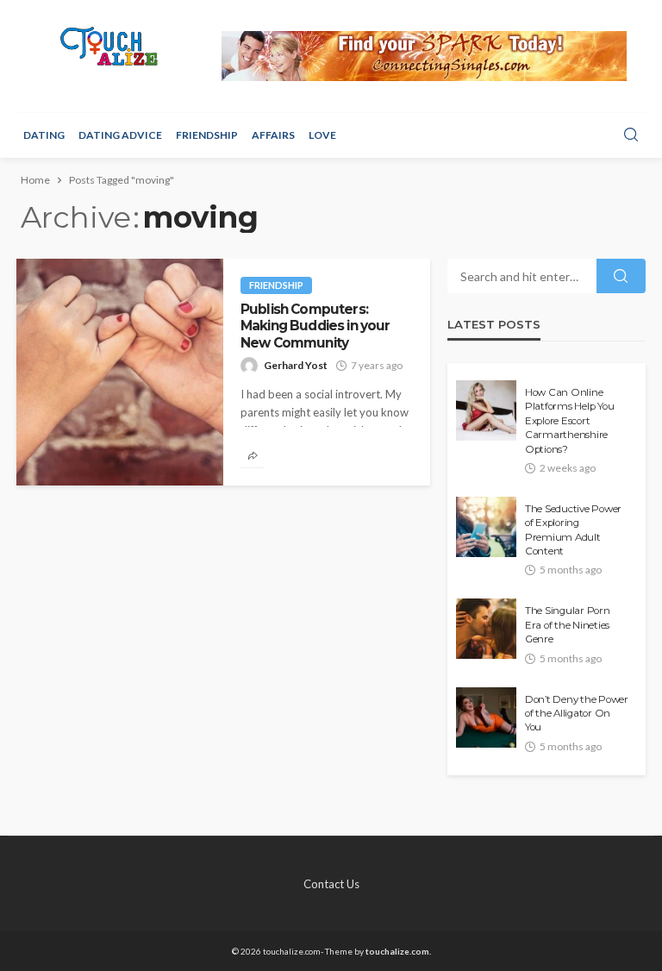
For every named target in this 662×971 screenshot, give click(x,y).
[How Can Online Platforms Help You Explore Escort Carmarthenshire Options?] (486, 410)
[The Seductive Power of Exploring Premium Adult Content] (486, 527)
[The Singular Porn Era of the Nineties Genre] (486, 628)
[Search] (631, 135)
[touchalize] (109, 46)
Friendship (207, 134)
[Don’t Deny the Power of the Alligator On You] (486, 717)
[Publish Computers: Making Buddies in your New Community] (119, 372)
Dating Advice (120, 134)
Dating (44, 134)
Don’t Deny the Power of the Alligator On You (576, 713)
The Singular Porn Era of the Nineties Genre (567, 625)
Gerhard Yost (296, 365)
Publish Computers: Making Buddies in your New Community (315, 326)
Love (322, 134)
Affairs (273, 134)
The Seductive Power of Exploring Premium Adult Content (573, 530)
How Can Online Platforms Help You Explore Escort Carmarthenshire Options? (569, 420)
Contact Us (331, 884)
